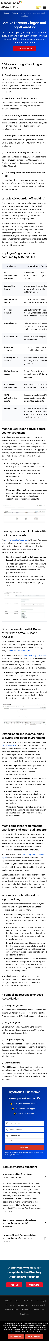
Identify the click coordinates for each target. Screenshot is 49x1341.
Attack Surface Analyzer (20, 651)
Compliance (10, 1305)
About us (8, 1301)
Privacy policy (23, 1305)
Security (40, 1301)
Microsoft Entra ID (9, 746)
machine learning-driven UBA (33, 656)
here (12, 1331)
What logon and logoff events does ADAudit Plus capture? (18, 1176)
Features (15, 13)
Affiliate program (12, 1310)
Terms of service (28, 1301)
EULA (17, 1301)
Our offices (24, 1314)
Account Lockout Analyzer (16, 540)
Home (6, 13)
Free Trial (14, 1285)
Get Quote (34, 1285)
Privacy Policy (19, 1154)
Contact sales (38, 1310)
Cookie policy (37, 1305)
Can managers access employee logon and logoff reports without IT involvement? (19, 1223)
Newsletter (26, 1310)
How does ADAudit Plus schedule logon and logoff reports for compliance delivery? (20, 1238)
